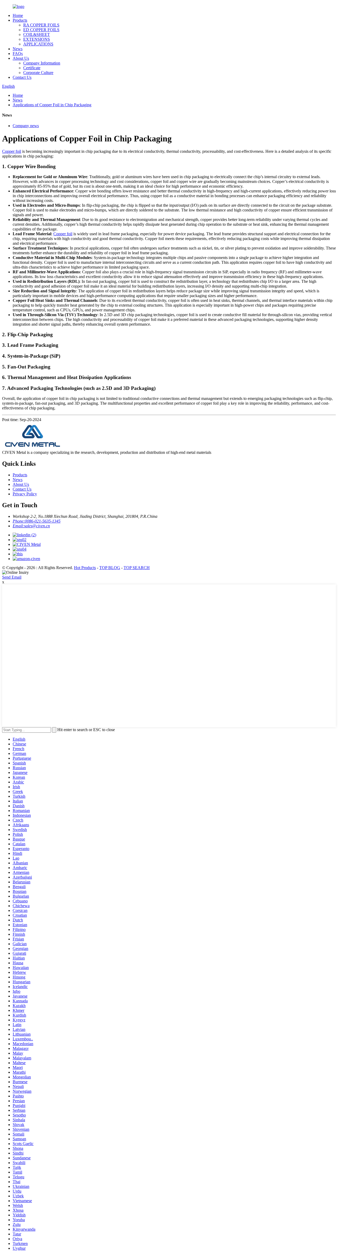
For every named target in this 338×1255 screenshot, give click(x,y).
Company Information (41, 63)
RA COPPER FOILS (41, 25)
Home (18, 15)
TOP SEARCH (137, 567)
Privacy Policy (25, 494)
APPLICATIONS (38, 44)
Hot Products (85, 567)
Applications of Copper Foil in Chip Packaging (52, 105)
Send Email (11, 577)
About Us (21, 58)
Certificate (31, 68)
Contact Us (22, 77)
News (17, 49)
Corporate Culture (38, 72)
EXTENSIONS (36, 39)
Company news (26, 125)
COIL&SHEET (36, 34)
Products (20, 20)
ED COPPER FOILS (41, 29)
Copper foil (11, 151)
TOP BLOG (109, 567)
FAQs (18, 53)
